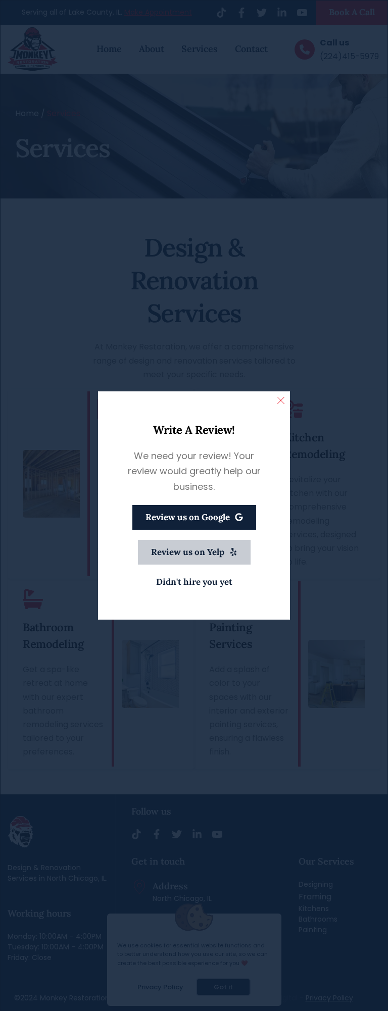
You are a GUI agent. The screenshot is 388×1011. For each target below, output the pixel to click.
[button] (281, 400)
